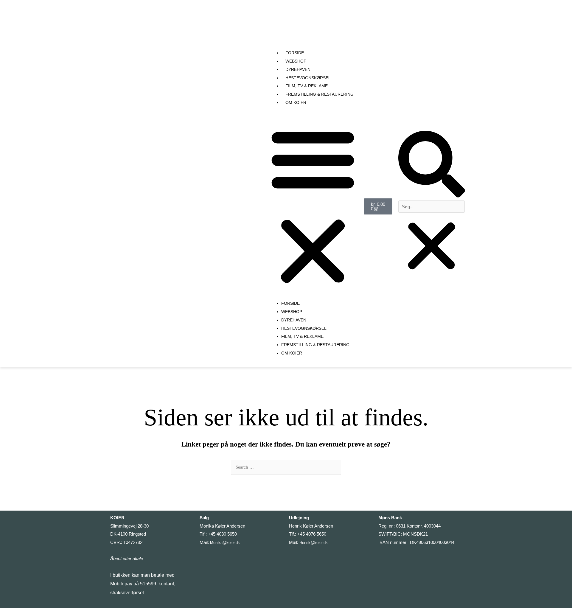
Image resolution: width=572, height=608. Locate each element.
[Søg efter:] (286, 467)
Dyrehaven (297, 69)
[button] (431, 165)
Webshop (295, 61)
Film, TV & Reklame (306, 85)
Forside (294, 52)
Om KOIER (295, 102)
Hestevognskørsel (308, 77)
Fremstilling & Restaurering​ (319, 94)
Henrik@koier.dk (313, 542)
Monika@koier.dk (225, 542)
